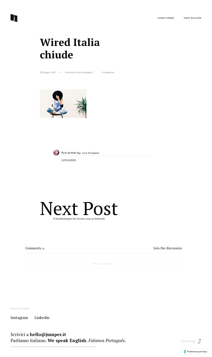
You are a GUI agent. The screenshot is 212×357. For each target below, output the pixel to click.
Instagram (19, 317)
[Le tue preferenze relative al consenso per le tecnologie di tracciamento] (196, 352)
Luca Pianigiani (90, 153)
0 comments (108, 72)
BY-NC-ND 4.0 (60, 347)
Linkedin (41, 317)
